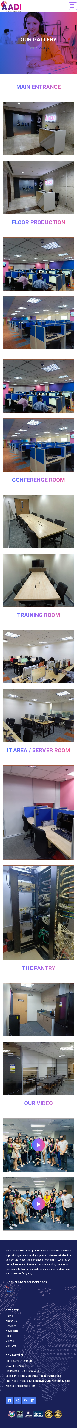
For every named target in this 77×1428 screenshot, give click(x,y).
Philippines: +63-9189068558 (23, 1370)
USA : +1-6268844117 (19, 1365)
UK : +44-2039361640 (19, 1361)
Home (31, 47)
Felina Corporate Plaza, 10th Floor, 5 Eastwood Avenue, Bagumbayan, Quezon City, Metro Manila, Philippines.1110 (38, 1380)
